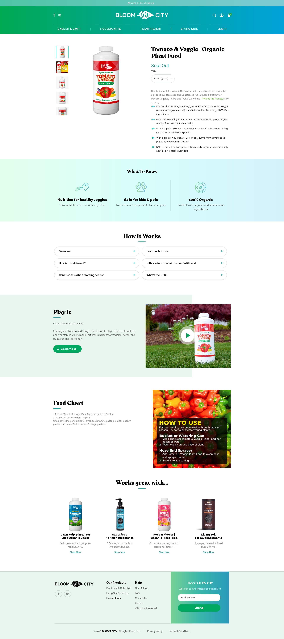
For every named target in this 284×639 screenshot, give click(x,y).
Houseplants (110, 29)
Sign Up (199, 607)
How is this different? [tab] (72, 263)
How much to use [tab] (157, 251)
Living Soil (189, 29)
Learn (222, 29)
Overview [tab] (65, 251)
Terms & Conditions (179, 631)
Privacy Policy (155, 631)
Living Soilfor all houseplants (208, 536)
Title (153, 71)
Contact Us (141, 598)
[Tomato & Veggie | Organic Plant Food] (106, 80)
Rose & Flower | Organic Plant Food (164, 536)
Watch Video (68, 348)
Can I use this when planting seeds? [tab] (81, 275)
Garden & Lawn (69, 29)
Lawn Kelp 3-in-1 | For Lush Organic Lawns (75, 536)
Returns (139, 603)
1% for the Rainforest (146, 608)
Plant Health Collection (118, 588)
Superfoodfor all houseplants (119, 536)
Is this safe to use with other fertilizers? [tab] (171, 263)
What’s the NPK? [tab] (156, 275)
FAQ (137, 593)
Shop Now (75, 552)
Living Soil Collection (117, 593)
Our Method (141, 588)
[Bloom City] (142, 15)
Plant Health (151, 29)
